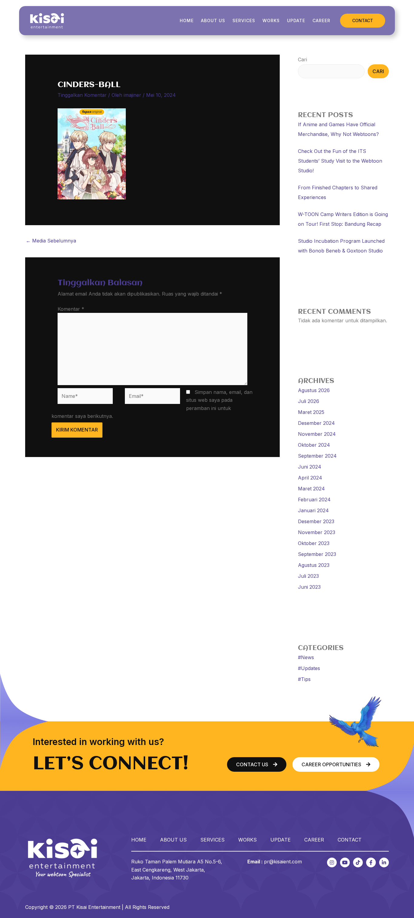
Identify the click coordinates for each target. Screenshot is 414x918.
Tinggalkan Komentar (82, 95)
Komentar (71, 309)
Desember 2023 (316, 521)
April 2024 (310, 478)
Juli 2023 (308, 576)
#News (306, 657)
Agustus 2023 (313, 565)
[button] (362, 21)
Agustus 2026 (314, 390)
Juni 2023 (309, 587)
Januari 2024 (313, 510)
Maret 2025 (311, 412)
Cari (302, 59)
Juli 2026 (308, 401)
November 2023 (316, 532)
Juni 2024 (309, 467)
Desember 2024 (316, 423)
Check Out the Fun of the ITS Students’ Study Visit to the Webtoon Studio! (340, 161)
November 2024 (317, 434)
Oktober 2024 (314, 445)
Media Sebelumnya (51, 241)
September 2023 (317, 554)
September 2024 (317, 456)
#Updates (309, 668)
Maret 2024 (311, 489)
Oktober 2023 (313, 543)
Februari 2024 (314, 499)
